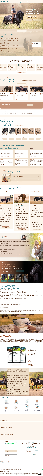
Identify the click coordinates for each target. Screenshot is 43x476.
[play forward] (29, 278)
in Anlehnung (31, 16)
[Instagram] (40, 469)
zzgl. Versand (17, 137)
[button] (3, 99)
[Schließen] (42, 474)
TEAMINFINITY (5, 461)
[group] (21, 134)
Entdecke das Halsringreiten (32, 12)
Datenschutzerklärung (6, 475)
